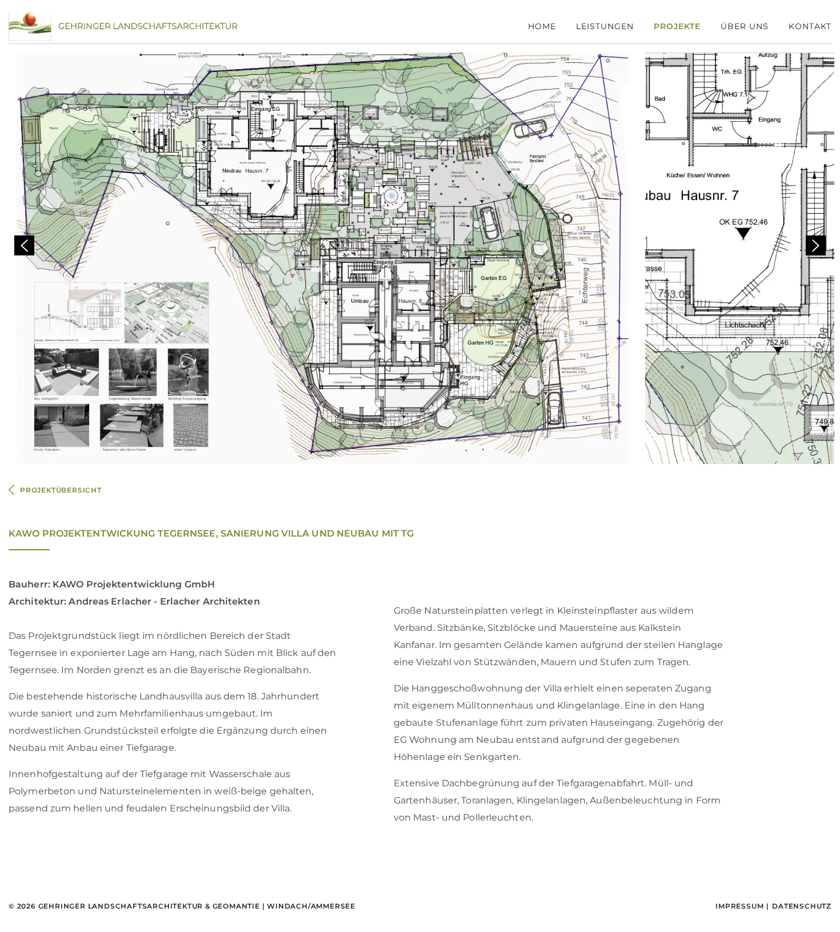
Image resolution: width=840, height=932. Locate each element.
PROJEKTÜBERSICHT (61, 490)
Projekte (677, 26)
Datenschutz (801, 906)
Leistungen (605, 26)
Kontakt (810, 26)
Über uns (745, 26)
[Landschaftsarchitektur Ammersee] (123, 25)
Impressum (739, 906)
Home (542, 26)
